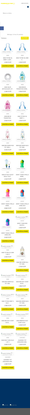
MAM (7, 55)
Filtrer (25, 38)
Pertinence (3, 38)
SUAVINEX (22, 337)
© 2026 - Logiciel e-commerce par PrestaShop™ (15, 410)
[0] (26, 8)
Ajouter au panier (7, 66)
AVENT (22, 172)
